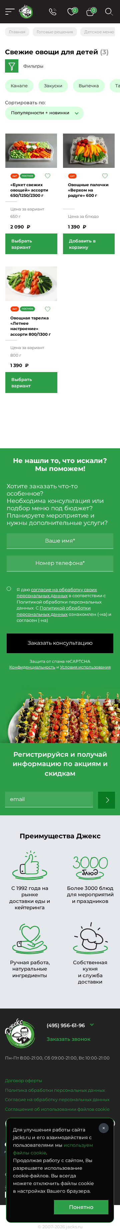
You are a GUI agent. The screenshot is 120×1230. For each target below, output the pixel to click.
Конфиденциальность (32, 666)
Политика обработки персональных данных (55, 1090)
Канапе (19, 85)
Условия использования (85, 666)
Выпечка (89, 85)
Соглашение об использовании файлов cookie (57, 1109)
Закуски (53, 85)
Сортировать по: (25, 103)
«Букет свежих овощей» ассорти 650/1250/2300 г (29, 190)
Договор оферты (23, 1080)
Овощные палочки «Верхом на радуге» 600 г (88, 190)
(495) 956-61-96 (66, 1025)
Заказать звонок (68, 1039)
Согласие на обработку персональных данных (57, 1099)
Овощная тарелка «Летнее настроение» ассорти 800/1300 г (30, 326)
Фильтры (33, 66)
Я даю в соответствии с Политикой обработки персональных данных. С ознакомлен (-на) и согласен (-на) (64, 605)
